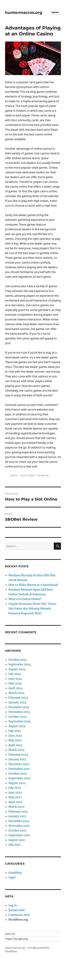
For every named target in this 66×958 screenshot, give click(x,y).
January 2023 (17, 759)
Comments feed (19, 914)
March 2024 (16, 693)
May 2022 (15, 797)
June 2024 (15, 678)
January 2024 (17, 702)
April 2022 (15, 802)
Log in (12, 905)
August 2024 (16, 669)
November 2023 (19, 712)
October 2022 (17, 773)
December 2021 (18, 821)
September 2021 (19, 835)
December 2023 (18, 707)
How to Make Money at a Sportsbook (33, 584)
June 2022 (15, 792)
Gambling (43, 475)
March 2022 (16, 806)
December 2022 (18, 764)
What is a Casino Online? (24, 599)
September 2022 (19, 778)
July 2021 (14, 844)
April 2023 (15, 745)
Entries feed (16, 910)
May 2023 (14, 740)
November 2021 (18, 825)
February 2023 (18, 754)
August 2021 (16, 840)
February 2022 (18, 811)
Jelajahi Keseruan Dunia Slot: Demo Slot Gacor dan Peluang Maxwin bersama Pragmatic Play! (32, 608)
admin (14, 475)
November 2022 (19, 768)
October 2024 (17, 659)
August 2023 (16, 726)
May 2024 (15, 683)
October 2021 (17, 830)
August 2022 (16, 783)
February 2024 (18, 697)
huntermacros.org (23, 12)
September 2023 (19, 721)
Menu (55, 12)
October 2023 (17, 716)
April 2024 (15, 688)
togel (11, 877)
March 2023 (16, 749)
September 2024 (19, 664)
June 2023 (15, 735)
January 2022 (17, 816)
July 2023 (14, 730)
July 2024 (14, 674)
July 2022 (14, 787)
